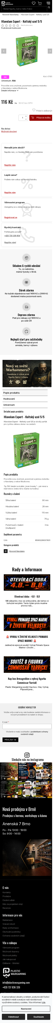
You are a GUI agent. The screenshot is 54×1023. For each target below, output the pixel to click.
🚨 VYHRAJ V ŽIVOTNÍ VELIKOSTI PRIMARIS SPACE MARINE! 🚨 (27, 639)
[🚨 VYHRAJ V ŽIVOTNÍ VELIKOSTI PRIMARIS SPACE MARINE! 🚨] (27, 623)
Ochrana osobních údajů (14, 935)
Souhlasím (39, 1017)
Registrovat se (10, 217)
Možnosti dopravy (11, 951)
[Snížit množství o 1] (26, 119)
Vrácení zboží (9, 924)
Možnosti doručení (9, 131)
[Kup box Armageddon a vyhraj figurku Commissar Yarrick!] (27, 664)
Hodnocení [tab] (9, 398)
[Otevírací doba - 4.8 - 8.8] (27, 582)
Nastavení (26, 1009)
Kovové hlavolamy (17, 551)
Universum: (8, 80)
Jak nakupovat (9, 959)
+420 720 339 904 (12, 236)
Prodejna (7, 896)
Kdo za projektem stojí (12, 904)
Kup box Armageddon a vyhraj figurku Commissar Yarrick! (27, 681)
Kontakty (7, 892)
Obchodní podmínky (12, 932)
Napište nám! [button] (10, 242)
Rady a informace (11, 928)
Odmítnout (13, 1017)
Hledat (49, 7)
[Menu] (48, 3)
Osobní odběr (9, 900)
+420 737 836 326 (11, 987)
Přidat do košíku (43, 118)
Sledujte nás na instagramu (28, 759)
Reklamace (8, 920)
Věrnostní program (11, 947)
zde (43, 1002)
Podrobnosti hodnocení (11, 28)
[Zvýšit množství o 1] (26, 116)
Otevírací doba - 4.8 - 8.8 (27, 596)
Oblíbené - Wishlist (11, 963)
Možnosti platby (10, 955)
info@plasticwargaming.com (16, 982)
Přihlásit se (10, 740)
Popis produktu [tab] (11, 392)
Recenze (7, 908)
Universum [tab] (9, 405)
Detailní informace (8, 90)
